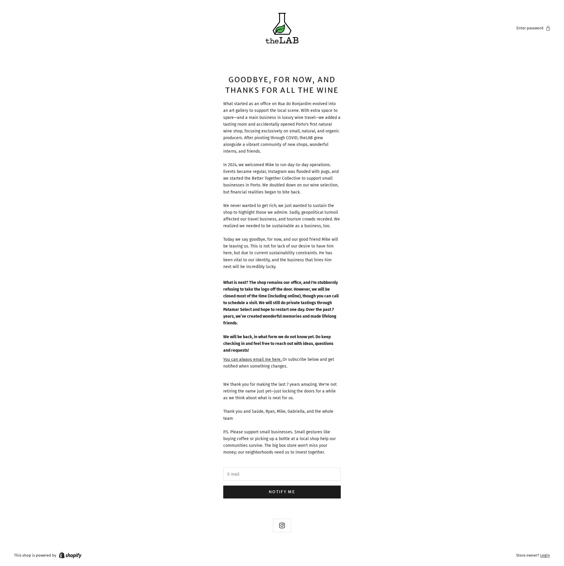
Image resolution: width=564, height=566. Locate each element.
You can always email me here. (253, 359)
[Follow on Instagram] (282, 525)
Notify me (282, 491)
